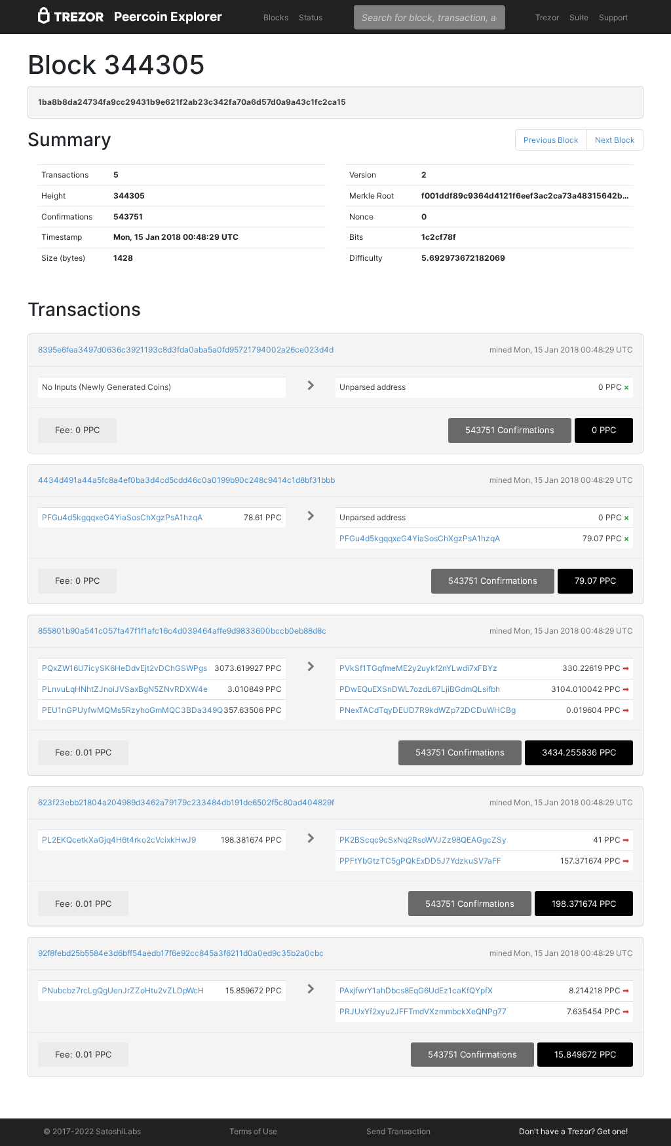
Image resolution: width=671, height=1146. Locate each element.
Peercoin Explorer (168, 16)
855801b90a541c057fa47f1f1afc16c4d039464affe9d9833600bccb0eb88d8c (182, 631)
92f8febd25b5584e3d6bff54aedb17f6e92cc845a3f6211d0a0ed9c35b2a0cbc (181, 953)
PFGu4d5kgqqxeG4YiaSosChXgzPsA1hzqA (122, 517)
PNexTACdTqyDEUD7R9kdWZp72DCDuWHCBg (427, 710)
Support (613, 17)
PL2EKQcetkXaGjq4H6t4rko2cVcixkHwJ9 (119, 840)
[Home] (71, 17)
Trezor (547, 17)
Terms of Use (253, 1131)
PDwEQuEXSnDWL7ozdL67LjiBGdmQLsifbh (419, 689)
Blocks (275, 17)
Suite (578, 17)
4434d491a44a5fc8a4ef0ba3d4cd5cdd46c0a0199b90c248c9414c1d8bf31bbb (186, 480)
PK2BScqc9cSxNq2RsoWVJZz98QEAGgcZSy (423, 840)
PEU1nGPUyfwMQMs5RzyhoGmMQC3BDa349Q (132, 710)
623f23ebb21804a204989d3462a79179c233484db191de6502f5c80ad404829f (186, 802)
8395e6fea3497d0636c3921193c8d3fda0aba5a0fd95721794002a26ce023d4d (186, 349)
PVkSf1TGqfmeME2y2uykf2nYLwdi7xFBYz (418, 668)
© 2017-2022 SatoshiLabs (92, 1131)
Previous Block (551, 140)
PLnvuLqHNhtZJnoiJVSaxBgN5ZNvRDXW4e (125, 689)
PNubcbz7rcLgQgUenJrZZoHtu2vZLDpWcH (123, 990)
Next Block (615, 140)
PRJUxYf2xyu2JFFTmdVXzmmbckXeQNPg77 (423, 1011)
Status (310, 17)
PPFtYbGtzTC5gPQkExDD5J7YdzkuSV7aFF (420, 861)
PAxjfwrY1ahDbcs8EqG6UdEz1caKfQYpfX (416, 990)
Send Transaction (398, 1131)
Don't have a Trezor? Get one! (573, 1131)
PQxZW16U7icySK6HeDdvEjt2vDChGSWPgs (124, 668)
